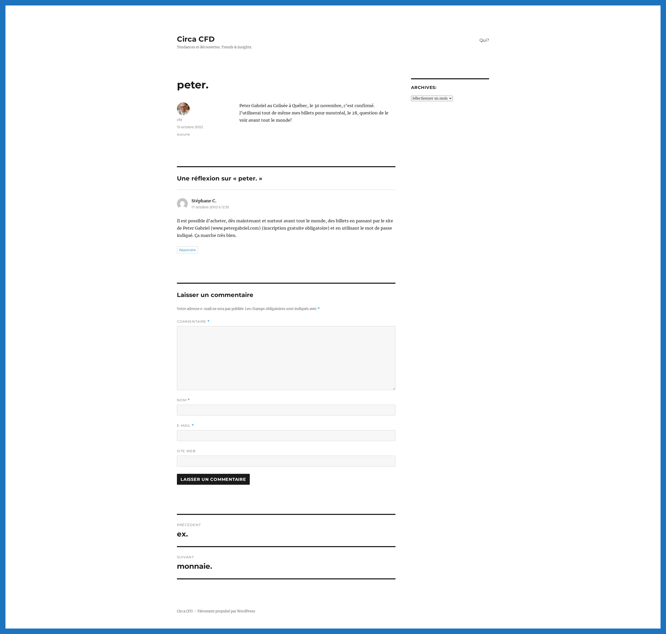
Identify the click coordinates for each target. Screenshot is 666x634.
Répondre (187, 250)
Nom (183, 400)
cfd (179, 120)
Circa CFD (196, 39)
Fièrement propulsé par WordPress (226, 611)
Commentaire (193, 321)
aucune (183, 134)
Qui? (484, 40)
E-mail (185, 425)
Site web (186, 451)
